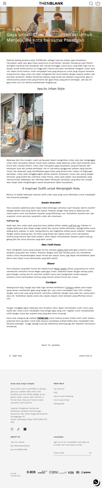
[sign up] (90, 453)
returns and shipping (63, 396)
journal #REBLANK (19, 449)
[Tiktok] (18, 429)
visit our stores (17, 442)
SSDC (13, 480)
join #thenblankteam (20, 446)
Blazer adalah (60, 269)
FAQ (55, 392)
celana (60, 250)
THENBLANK (15, 476)
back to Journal (51, 345)
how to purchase (61, 400)
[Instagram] (12, 429)
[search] (91, 4)
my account (59, 389)
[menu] (5, 3)
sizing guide (59, 404)
